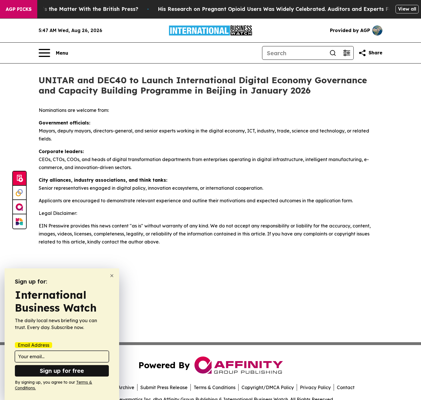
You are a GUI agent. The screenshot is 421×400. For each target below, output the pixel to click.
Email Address (33, 345)
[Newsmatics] (19, 221)
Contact (346, 387)
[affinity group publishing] (19, 207)
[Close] (112, 275)
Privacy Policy (315, 387)
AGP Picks (19, 9)
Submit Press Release (164, 387)
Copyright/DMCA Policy (267, 387)
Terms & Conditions (214, 387)
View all (407, 9)
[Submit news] (19, 178)
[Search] (333, 53)
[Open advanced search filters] (346, 53)
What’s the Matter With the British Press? (83, 9)
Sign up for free (62, 370)
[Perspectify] (19, 193)
